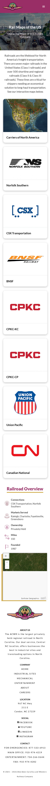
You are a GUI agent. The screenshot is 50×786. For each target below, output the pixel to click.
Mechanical (25, 678)
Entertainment (25, 683)
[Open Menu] (43, 6)
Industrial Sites (25, 673)
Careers (25, 692)
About (25, 687)
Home (25, 669)
